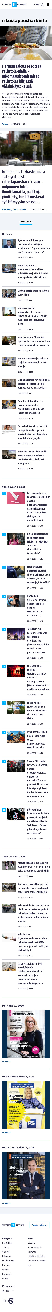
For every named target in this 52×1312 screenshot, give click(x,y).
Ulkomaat (7, 1256)
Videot (5, 1269)
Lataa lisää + (26, 221)
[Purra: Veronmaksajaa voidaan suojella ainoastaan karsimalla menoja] (9, 365)
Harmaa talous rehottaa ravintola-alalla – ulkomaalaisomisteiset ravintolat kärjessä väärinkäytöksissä (21, 76)
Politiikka (6, 209)
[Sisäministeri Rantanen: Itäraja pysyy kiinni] (9, 295)
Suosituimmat (34, 1247)
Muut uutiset (8, 1260)
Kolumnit (6, 1274)
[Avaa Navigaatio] (48, 4)
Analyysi (23, 209)
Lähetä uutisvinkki (36, 1256)
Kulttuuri (6, 1265)
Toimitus (32, 1251)
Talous (5, 124)
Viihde (5, 1278)
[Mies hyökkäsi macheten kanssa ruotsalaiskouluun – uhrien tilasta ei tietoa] (16, 713)
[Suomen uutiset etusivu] (14, 4)
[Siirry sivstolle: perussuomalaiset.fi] (13, 1301)
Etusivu (31, 1242)
